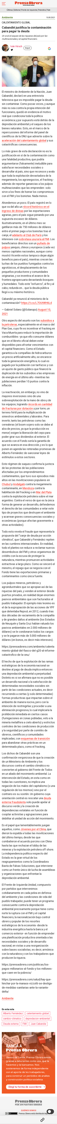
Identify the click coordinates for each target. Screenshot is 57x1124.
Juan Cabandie (38, 1023)
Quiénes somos (28, 1110)
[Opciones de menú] (28, 1117)
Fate (48, 10)
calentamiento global (38, 1013)
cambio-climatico (12, 1018)
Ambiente (7, 17)
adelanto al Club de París (27, 235)
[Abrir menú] (4, 3)
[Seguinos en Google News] (49, 48)
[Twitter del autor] (11, 49)
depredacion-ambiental (37, 1018)
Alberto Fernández (13, 1013)
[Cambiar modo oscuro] (50, 1111)
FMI (24, 1023)
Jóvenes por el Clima (33, 829)
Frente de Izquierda (29, 10)
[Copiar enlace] (42, 1120)
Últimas (10, 10)
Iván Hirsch (16, 46)
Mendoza (28, 488)
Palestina (42, 10)
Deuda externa (11, 1023)
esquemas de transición (35, 738)
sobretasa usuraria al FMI (34, 239)
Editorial (17, 10)
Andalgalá (19, 484)
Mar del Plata (44, 492)
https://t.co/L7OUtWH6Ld (36, 302)
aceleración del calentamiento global (24, 140)
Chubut (6, 484)
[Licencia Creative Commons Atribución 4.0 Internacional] (11, 1113)
